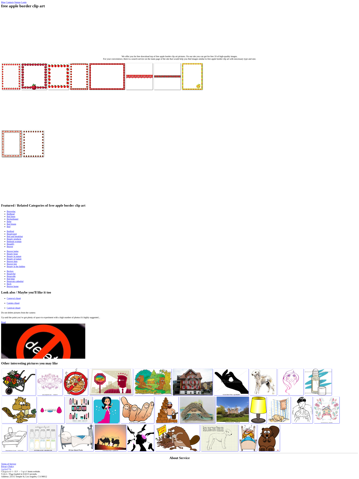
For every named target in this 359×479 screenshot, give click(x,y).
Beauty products (14, 239)
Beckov (10, 271)
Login (24, 2)
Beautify (10, 244)
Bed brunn (11, 224)
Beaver (10, 246)
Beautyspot (12, 234)
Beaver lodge (13, 251)
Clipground (14, 470)
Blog (3, 2)
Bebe (9, 221)
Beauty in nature (14, 256)
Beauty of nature (14, 259)
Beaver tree (12, 264)
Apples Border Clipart (99, 86)
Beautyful (11, 274)
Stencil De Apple (133, 86)
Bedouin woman (14, 241)
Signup (17, 2)
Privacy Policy (7, 466)
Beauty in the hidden (16, 266)
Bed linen (11, 216)
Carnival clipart (13, 308)
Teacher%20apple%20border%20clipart (18, 86)
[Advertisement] (179, 31)
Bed (8, 226)
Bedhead (11, 214)
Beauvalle (11, 276)
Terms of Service (8, 464)
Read (3, 322)
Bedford (10, 231)
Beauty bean (12, 254)
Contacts (10, 2)
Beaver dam (12, 261)
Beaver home (13, 286)
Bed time (11, 279)
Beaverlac (11, 211)
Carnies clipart (13, 303)
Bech (9, 284)
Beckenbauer (12, 219)
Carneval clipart (14, 298)
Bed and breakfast (15, 236)
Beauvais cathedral (15, 281)
